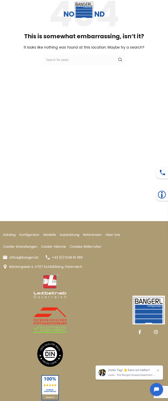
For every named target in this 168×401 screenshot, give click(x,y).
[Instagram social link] (156, 331)
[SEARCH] (120, 59)
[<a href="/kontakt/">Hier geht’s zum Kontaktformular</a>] (162, 172)
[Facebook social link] (139, 331)
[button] (20, 247)
